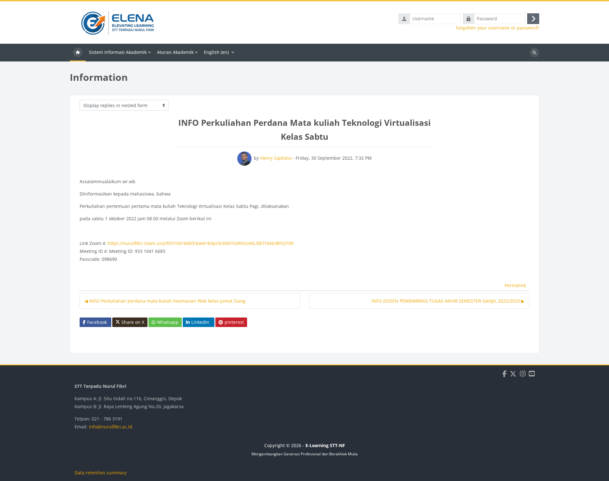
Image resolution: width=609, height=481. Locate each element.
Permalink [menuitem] (515, 285)
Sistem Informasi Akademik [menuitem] (118, 52)
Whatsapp (168, 322)
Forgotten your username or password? (497, 28)
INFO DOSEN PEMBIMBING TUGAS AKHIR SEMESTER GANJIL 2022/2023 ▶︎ (448, 301)
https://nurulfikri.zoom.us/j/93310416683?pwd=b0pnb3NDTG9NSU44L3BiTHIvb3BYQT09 (200, 243)
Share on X (132, 322)
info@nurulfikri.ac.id (110, 427)
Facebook (97, 322)
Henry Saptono (275, 158)
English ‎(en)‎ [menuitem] (216, 52)
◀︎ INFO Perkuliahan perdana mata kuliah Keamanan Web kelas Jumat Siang (165, 301)
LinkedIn (200, 322)
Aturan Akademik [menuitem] (175, 52)
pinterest (234, 322)
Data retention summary (101, 473)
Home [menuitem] (78, 52)
